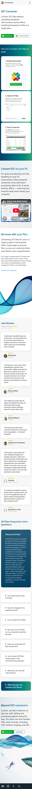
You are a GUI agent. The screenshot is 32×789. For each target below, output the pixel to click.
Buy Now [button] (19, 732)
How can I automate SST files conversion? (15, 645)
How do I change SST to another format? (15, 608)
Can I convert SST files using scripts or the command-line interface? (14, 658)
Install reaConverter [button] (16, 84)
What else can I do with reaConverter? (14, 671)
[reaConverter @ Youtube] (3, 786)
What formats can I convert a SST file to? (14, 686)
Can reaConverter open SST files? (15, 596)
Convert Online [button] (23, 36)
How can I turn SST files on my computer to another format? (15, 631)
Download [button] (8, 36)
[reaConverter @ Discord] (9, 786)
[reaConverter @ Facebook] (14, 786)
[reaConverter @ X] (20, 786)
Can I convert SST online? (16, 619)
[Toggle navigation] (30, 3)
